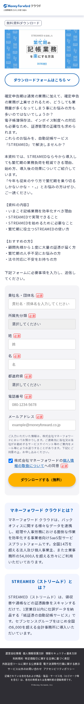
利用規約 (18, 658)
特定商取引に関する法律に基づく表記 (47, 658)
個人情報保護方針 (33, 653)
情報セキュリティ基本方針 (61, 653)
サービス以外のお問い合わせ (25, 669)
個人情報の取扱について (44, 463)
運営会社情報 (13, 653)
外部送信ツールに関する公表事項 (22, 664)
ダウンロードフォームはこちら (40, 80)
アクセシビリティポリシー (59, 669)
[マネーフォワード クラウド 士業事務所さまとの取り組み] (22, 7)
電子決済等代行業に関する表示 (61, 664)
